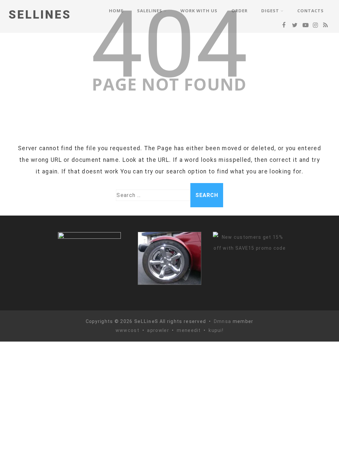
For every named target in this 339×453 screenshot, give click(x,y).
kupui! (216, 330)
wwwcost (127, 330)
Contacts (310, 11)
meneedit (189, 330)
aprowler (158, 330)
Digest (270, 11)
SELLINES (40, 15)
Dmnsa (223, 321)
